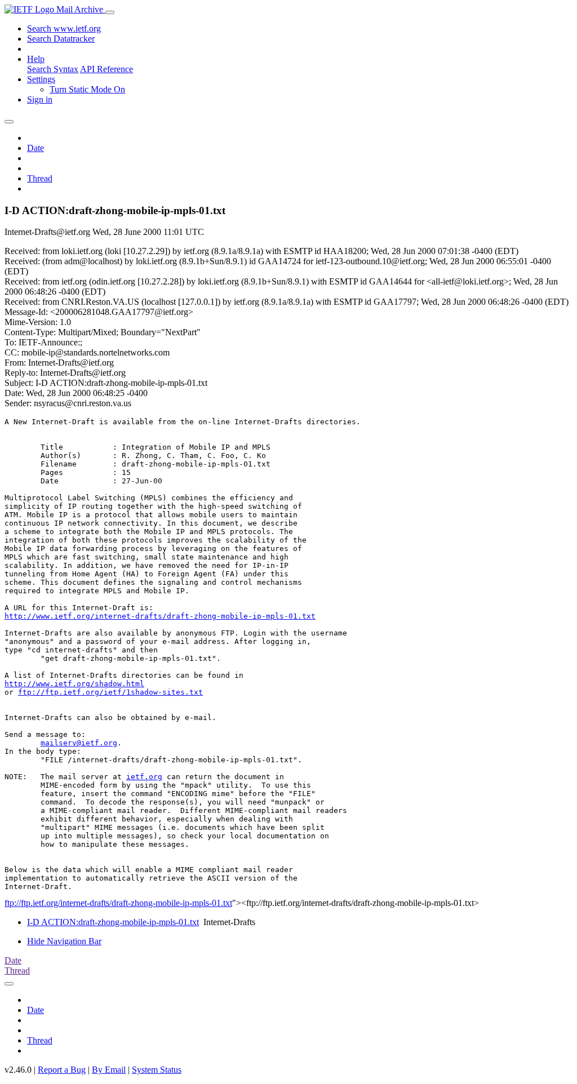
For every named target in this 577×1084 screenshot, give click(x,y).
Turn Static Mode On (87, 89)
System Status (156, 1069)
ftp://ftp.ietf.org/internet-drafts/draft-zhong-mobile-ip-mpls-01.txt (118, 903)
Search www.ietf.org (64, 28)
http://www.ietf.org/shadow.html (74, 683)
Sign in (39, 99)
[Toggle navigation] (109, 12)
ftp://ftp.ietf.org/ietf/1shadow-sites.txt (110, 692)
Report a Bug (62, 1069)
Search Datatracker (61, 38)
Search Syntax (52, 69)
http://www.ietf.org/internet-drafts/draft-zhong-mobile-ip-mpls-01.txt (160, 616)
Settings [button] (41, 79)
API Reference (106, 69)
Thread (39, 178)
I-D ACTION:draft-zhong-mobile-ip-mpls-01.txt (113, 922)
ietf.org (144, 776)
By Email (109, 1069)
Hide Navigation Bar (64, 941)
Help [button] (36, 59)
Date (35, 148)
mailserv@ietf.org (79, 743)
